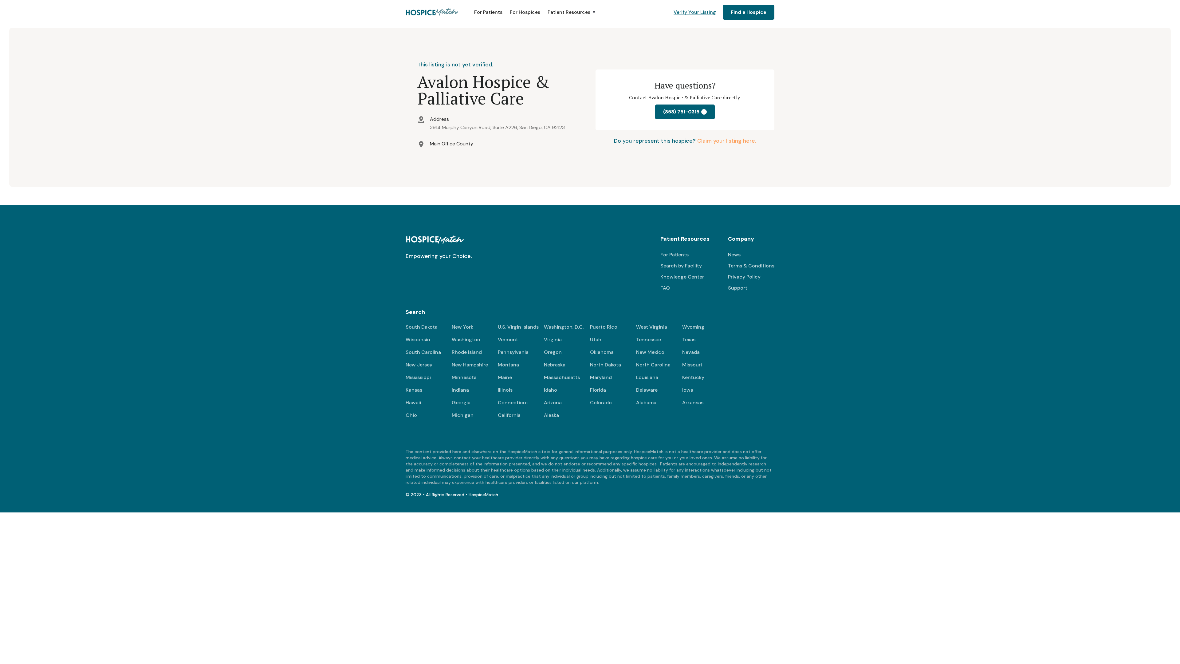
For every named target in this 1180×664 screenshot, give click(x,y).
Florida (598, 390)
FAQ (665, 288)
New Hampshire (470, 365)
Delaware (647, 390)
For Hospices (525, 12)
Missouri (692, 365)
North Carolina (653, 365)
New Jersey (419, 365)
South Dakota (422, 327)
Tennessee (648, 339)
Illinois (505, 390)
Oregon (553, 352)
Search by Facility (681, 266)
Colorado (601, 402)
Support (737, 288)
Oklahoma (602, 352)
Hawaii (413, 402)
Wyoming (693, 327)
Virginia (553, 339)
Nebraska (554, 365)
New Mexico (650, 352)
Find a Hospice (748, 12)
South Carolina (423, 352)
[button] (572, 12)
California (509, 415)
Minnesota (464, 377)
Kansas (414, 390)
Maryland (601, 377)
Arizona (553, 402)
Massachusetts (562, 377)
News (734, 254)
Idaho (550, 390)
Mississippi (418, 377)
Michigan (463, 415)
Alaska (551, 415)
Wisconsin (418, 339)
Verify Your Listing (695, 12)
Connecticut (513, 402)
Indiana (460, 390)
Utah (595, 339)
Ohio (411, 415)
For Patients (488, 12)
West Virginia (651, 327)
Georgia (461, 402)
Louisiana (647, 377)
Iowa (687, 390)
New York (462, 327)
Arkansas (692, 402)
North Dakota (605, 365)
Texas (688, 339)
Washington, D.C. (564, 327)
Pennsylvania (513, 352)
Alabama (646, 402)
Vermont (508, 339)
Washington (466, 339)
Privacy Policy (744, 277)
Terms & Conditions (751, 266)
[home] (432, 12)
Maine (505, 377)
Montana (508, 365)
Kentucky (693, 377)
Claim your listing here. (726, 140)
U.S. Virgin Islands (518, 327)
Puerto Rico (603, 327)
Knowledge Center (682, 277)
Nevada (691, 352)
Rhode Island (467, 352)
